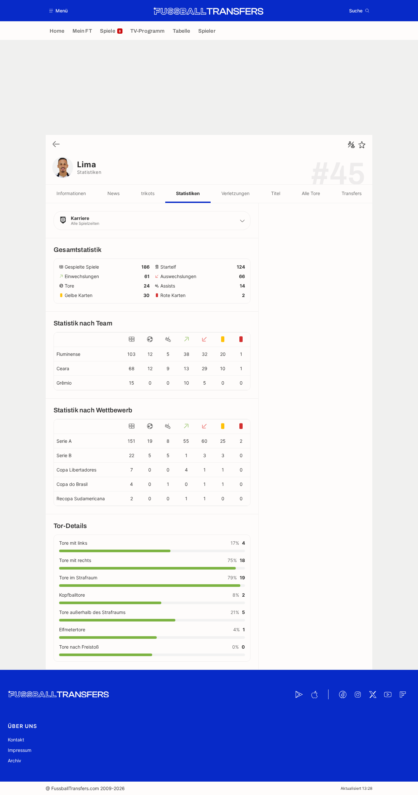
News (113, 193)
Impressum (19, 750)
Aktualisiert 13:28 (356, 788)
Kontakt (16, 739)
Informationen (71, 193)
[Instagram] (357, 694)
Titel (275, 193)
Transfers (352, 193)
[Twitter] (373, 694)
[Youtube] (388, 694)
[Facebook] (342, 694)
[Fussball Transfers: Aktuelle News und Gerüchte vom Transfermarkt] (208, 11)
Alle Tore (311, 193)
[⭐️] (362, 145)
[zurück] (56, 144)
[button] (59, 10)
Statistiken (188, 193)
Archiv (14, 760)
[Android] (299, 694)
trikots (147, 193)
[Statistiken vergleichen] (351, 145)
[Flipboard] (403, 694)
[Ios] (314, 694)
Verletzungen (235, 193)
